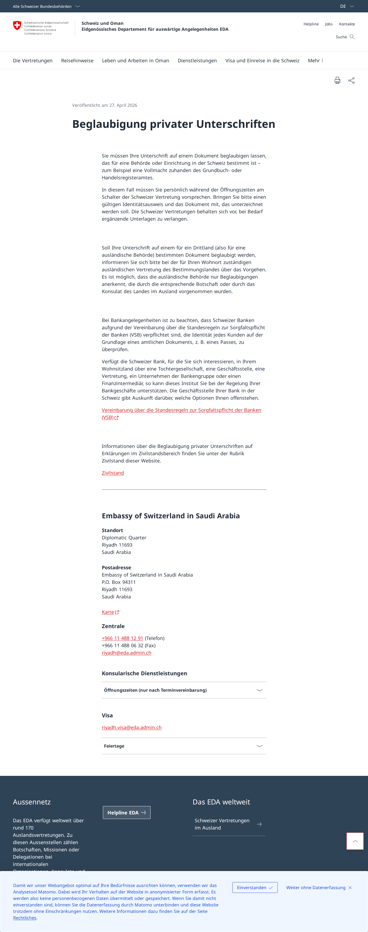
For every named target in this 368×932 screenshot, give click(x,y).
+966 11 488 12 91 (122, 638)
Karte (108, 612)
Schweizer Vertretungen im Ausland (222, 824)
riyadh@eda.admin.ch (126, 652)
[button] (33, 60)
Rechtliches (24, 918)
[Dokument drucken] (337, 80)
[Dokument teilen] (351, 80)
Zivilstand (113, 473)
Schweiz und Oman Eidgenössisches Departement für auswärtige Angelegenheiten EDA (155, 26)
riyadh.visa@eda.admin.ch (132, 727)
